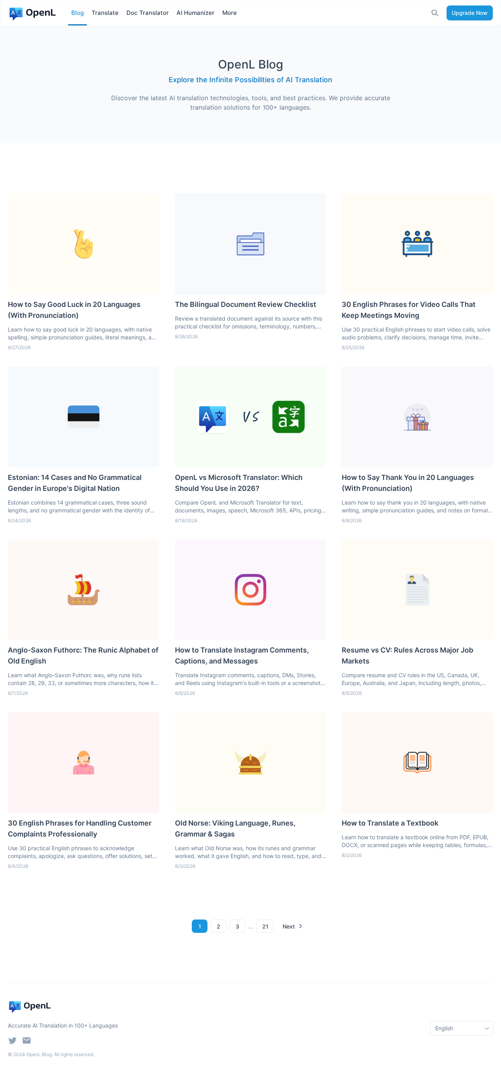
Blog (77, 12)
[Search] (435, 13)
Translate (105, 12)
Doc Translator (147, 12)
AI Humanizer (195, 12)
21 (265, 926)
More (229, 12)
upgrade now (470, 12)
